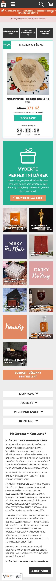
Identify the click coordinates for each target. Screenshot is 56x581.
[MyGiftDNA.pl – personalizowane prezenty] (3, 4)
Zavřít (52, 12)
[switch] (18, 576)
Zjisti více (39, 571)
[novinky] (15, 327)
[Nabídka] (21, 574)
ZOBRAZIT (28, 118)
